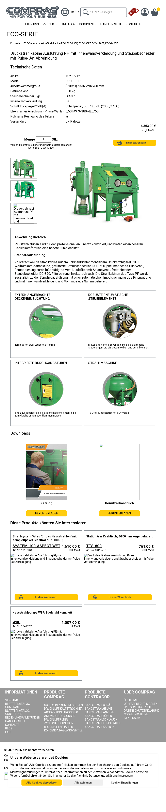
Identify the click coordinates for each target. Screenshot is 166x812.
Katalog (68, 24)
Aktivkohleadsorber (59, 716)
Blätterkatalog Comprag (17, 705)
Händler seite (15, 721)
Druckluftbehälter (58, 726)
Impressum (132, 718)
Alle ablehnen (83, 782)
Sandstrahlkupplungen (102, 723)
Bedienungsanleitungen (22, 717)
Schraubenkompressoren (63, 705)
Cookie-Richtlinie (77, 775)
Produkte (50, 24)
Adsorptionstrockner (61, 712)
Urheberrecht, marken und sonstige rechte (140, 705)
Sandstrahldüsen (98, 716)
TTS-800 (94, 546)
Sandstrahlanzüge (99, 712)
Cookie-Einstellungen (124, 782)
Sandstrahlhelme (98, 708)
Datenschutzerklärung (142, 710)
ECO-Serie (29, 43)
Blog (8, 728)
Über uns (32, 24)
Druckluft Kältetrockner (63, 708)
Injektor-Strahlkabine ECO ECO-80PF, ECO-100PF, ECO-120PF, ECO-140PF (78, 43)
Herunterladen (46, 513)
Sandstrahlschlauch (101, 719)
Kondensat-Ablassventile (63, 730)
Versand (11, 700)
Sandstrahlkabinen (99, 726)
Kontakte (133, 24)
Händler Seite (111, 24)
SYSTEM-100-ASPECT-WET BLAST (36, 546)
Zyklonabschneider (58, 723)
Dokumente (87, 24)
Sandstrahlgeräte (99, 705)
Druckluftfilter (56, 719)
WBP (16, 622)
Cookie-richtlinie (136, 714)
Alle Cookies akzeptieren (41, 782)
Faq (8, 732)
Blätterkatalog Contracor (17, 712)
